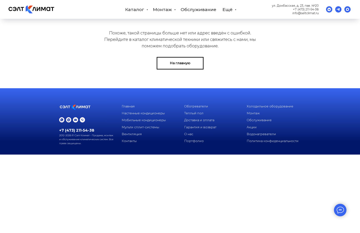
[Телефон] (82, 119)
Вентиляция (132, 134)
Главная (128, 106)
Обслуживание (198, 9)
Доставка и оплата (199, 120)
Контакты (129, 141)
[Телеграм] (338, 9)
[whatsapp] (61, 119)
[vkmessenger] (329, 9)
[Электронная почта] (75, 119)
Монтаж (163, 9)
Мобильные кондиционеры (144, 120)
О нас (188, 134)
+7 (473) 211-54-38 (306, 9)
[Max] (347, 9)
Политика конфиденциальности (273, 141)
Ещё (228, 9)
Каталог (135, 9)
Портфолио (194, 141)
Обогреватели (196, 106)
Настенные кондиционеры (143, 113)
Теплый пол (194, 113)
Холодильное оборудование (270, 106)
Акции (252, 127)
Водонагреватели (261, 134)
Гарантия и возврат (200, 127)
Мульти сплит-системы (140, 127)
